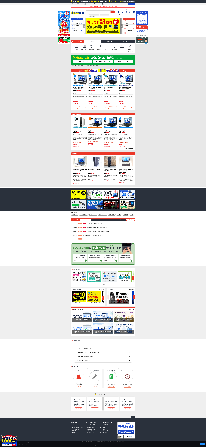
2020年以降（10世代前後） (94, 14)
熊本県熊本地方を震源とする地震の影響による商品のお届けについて (94, 235)
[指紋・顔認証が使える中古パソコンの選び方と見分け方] (82, 316)
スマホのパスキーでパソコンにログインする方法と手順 (103, 320)
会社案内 (120, 4)
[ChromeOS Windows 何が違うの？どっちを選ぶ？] (109, 276)
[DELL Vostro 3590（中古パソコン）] (111, 80)
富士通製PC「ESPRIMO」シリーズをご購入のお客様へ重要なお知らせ (94, 238)
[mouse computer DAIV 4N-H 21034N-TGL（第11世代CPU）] (80, 162)
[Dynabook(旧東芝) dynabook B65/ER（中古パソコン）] (126, 122)
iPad (132, 214)
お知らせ (108, 219)
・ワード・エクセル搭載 (75, 429)
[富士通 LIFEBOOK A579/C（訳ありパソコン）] (80, 80)
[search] (113, 12)
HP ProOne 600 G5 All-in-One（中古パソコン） (125, 88)
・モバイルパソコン (74, 432)
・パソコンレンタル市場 (104, 430)
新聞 (97, 219)
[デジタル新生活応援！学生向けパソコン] (79, 276)
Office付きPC (75, 214)
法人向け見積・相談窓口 (131, 8)
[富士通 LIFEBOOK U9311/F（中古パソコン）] (95, 122)
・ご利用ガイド (89, 430)
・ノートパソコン (74, 424)
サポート (115, 4)
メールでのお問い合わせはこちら (126, 431)
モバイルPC (106, 4)
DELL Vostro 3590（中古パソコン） (111, 88)
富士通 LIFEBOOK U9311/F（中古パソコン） (94, 130)
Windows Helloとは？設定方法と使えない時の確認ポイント (82, 332)
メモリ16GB (92, 16)
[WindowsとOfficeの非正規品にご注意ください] (94, 296)
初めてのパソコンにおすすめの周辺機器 (124, 282)
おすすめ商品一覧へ (128, 148)
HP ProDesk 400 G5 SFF (94, 169)
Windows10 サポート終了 (76, 302)
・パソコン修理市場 (103, 427)
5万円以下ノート (93, 214)
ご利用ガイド (121, 8)
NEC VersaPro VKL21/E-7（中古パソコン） (95, 88)
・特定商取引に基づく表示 (90, 427)
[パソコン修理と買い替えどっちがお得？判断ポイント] (124, 328)
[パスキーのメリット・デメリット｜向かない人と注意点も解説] (124, 316)
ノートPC (80, 4)
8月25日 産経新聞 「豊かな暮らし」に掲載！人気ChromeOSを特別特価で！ (98, 231)
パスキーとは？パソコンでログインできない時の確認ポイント (103, 332)
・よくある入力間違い (103, 432)
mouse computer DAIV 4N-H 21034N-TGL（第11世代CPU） (80, 170)
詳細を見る (80, 106)
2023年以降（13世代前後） (104, 14)
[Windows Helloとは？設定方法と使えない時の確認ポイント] (82, 328)
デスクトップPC (89, 4)
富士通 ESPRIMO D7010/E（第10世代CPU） (110, 170)
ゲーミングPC (112, 214)
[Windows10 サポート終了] (79, 296)
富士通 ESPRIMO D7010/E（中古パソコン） (79, 130)
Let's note (126, 214)
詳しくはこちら (78, 408)
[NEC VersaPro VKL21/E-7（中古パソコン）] (96, 80)
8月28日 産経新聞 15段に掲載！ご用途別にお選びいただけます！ (96, 227)
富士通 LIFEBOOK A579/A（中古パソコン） (110, 130)
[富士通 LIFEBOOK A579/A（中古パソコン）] (111, 122)
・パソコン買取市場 (103, 426)
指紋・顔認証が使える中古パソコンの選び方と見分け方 (82, 320)
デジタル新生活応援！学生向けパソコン (78, 282)
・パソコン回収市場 (103, 429)
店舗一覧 (124, 4)
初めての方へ (115, 8)
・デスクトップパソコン (75, 426)
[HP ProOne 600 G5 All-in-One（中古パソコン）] (126, 80)
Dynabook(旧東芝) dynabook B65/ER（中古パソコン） (126, 130)
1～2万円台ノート (84, 214)
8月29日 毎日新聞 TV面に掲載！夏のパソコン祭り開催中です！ (96, 223)
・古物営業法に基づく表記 (90, 429)
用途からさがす (109, 41)
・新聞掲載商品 (73, 430)
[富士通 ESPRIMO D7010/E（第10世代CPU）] (111, 162)
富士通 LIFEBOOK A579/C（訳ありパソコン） (79, 88)
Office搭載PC (97, 4)
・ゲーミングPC (73, 434)
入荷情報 (120, 219)
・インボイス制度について (90, 434)
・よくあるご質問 (89, 426)
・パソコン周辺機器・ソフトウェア (77, 427)
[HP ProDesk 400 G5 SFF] (95, 162)
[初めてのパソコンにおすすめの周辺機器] (125, 276)
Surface (119, 214)
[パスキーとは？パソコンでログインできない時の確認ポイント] (103, 328)
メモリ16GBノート (103, 214)
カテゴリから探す (92, 41)
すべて (86, 219)
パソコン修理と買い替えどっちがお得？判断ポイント (124, 332)
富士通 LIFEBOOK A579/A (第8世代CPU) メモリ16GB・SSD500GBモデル (126, 171)
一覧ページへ (130, 51)
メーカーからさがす (126, 41)
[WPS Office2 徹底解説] (94, 276)
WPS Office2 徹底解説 (91, 282)
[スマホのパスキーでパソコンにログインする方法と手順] (103, 316)
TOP (74, 4)
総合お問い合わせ (131, 4)
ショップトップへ (78, 386)
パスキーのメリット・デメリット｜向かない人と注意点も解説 (124, 320)
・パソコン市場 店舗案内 (90, 424)
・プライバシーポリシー (90, 432)
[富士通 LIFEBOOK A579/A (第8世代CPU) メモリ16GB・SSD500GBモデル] (126, 162)
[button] (84, 26)
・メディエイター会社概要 (104, 424)
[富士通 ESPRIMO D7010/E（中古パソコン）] (80, 122)
